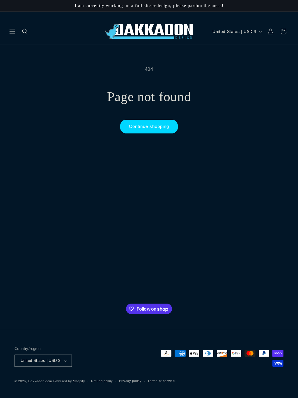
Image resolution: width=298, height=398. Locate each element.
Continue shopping (149, 126)
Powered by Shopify (69, 381)
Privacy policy (130, 381)
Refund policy (102, 381)
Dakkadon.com (40, 381)
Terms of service (161, 381)
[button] (12, 31)
